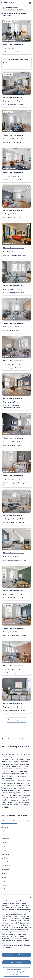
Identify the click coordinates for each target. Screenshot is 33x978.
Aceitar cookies (16, 955)
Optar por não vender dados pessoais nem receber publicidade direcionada (16, 972)
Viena (14, 739)
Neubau (3, 881)
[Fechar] (30, 898)
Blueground (5, 739)
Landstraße (4, 862)
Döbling (3, 835)
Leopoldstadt (5, 866)
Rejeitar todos (16, 962)
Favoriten (4, 842)
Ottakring (4, 885)
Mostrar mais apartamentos (16, 720)
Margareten (5, 870)
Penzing (3, 889)
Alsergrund (4, 827)
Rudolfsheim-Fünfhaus (8, 893)
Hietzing (4, 850)
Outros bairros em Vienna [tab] (9, 821)
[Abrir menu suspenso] (30, 3)
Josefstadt (4, 858)
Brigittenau (4, 831)
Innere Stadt (5, 854)
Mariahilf (4, 873)
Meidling (4, 877)
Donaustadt (5, 839)
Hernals (3, 846)
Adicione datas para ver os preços (13, 45)
